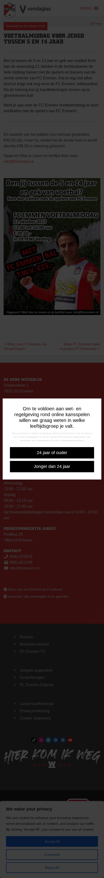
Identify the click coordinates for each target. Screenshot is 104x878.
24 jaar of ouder (52, 452)
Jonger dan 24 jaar (52, 466)
